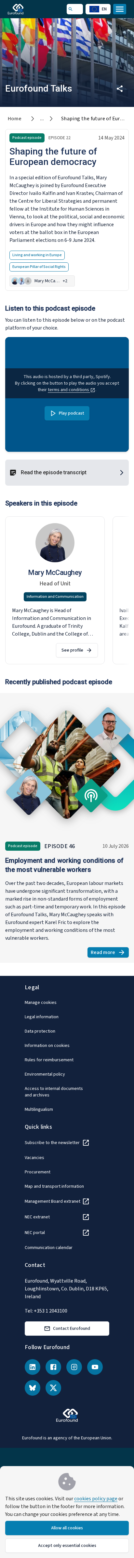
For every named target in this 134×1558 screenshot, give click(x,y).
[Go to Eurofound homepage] (25, 9)
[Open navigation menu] (119, 9)
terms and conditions (69, 390)
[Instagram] (74, 1367)
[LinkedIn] (32, 1367)
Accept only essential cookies (67, 1545)
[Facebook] (53, 1367)
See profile (72, 650)
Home (15, 118)
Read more (110, 953)
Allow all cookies (67, 1528)
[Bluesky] (32, 1388)
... (42, 118)
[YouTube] (95, 1367)
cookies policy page (95, 1498)
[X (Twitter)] (53, 1388)
